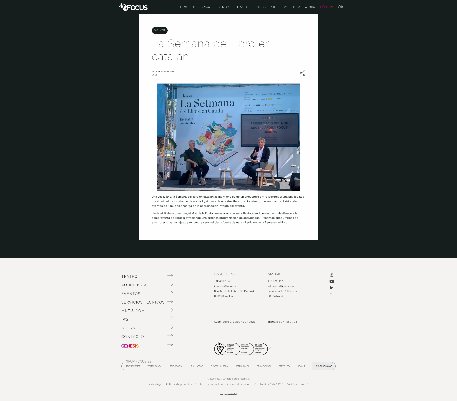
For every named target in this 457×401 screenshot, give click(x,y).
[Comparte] (301, 73)
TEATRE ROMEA (133, 367)
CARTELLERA (284, 367)
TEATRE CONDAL (155, 367)
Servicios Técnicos (143, 302)
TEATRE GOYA (176, 367)
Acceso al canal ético (241, 384)
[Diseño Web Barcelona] (228, 393)
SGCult (301, 366)
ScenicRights (243, 367)
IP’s (143, 319)
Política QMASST (271, 384)
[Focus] (133, 7)
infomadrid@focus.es (281, 286)
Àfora (128, 328)
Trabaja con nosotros (282, 322)
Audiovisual (135, 285)
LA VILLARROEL (197, 367)
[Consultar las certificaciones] (242, 348)
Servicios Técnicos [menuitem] (250, 7)
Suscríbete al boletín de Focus (234, 322)
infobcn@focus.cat (226, 286)
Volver (159, 30)
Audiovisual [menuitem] (202, 7)
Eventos (130, 294)
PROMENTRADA (264, 367)
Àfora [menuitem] (310, 7)
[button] (341, 7)
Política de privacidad (181, 384)
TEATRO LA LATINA (219, 367)
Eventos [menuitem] (223, 7)
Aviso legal (156, 384)
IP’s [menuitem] (296, 7)
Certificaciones (297, 384)
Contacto (132, 336)
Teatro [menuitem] (181, 7)
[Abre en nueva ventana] (331, 275)
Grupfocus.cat (324, 366)
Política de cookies (211, 384)
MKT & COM (133, 311)
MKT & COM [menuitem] (279, 7)
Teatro (129, 276)
